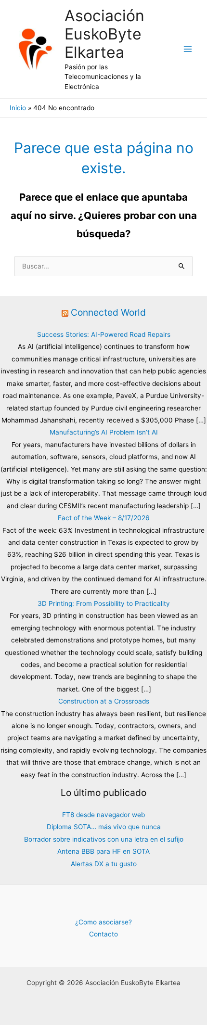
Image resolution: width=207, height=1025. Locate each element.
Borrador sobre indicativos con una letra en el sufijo (103, 839)
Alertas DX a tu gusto (104, 864)
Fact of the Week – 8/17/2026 (104, 518)
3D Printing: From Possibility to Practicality (104, 603)
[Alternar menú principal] (188, 49)
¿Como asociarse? (103, 922)
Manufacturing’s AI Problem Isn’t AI (104, 432)
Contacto (103, 934)
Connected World (108, 312)
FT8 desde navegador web (103, 815)
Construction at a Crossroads (103, 701)
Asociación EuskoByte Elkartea (104, 34)
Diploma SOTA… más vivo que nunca (104, 827)
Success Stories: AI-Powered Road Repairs (103, 334)
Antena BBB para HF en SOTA (103, 851)
